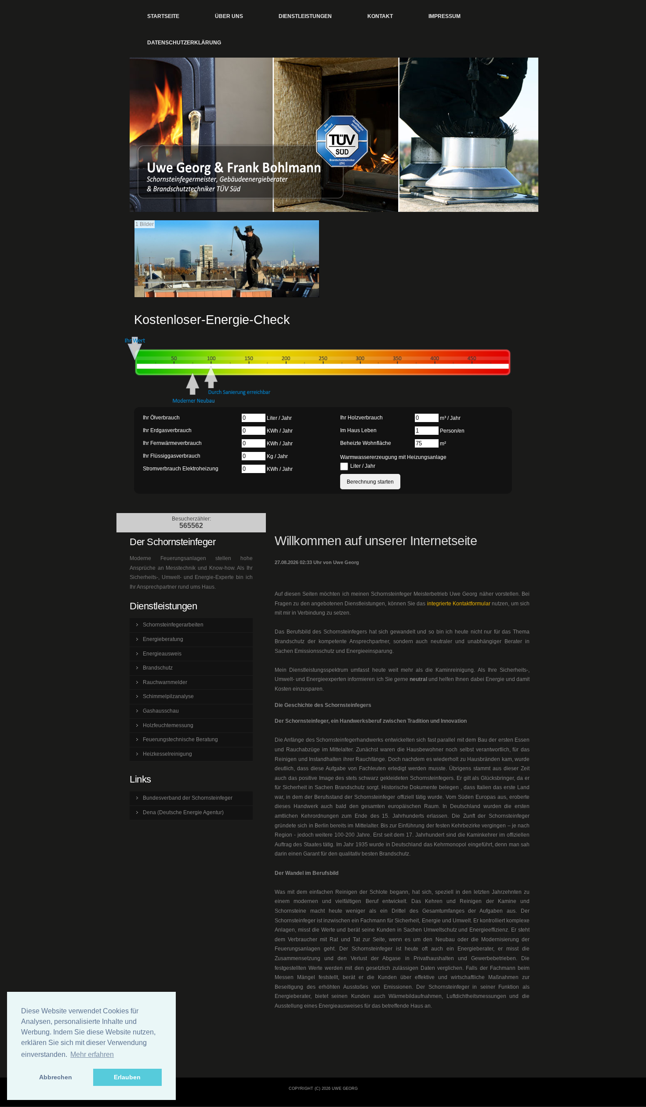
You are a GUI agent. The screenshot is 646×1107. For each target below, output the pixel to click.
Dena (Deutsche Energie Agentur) (183, 812)
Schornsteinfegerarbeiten (173, 625)
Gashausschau (161, 711)
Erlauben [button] (127, 1077)
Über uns (229, 16)
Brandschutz (158, 668)
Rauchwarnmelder (165, 682)
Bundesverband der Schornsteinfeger (187, 798)
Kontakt (380, 16)
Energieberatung (163, 639)
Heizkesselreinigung (167, 754)
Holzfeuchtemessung (168, 725)
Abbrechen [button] (55, 1077)
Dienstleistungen (305, 16)
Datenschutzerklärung (184, 43)
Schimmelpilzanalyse (168, 696)
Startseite (163, 16)
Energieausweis (162, 654)
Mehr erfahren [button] (92, 1054)
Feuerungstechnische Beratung (180, 739)
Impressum (444, 16)
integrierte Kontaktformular (458, 604)
